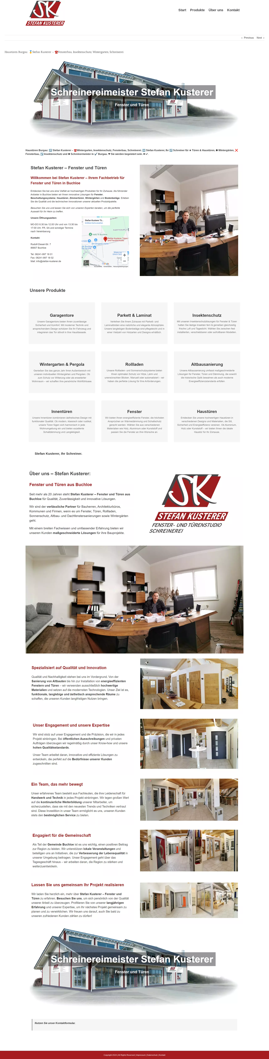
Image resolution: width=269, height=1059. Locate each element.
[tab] (59, 453)
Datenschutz (152, 1055)
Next (259, 37)
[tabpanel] (134, 739)
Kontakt (162, 1055)
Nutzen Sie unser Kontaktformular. (55, 1023)
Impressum (141, 1055)
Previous (249, 37)
